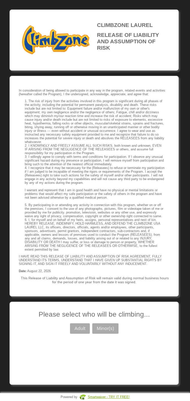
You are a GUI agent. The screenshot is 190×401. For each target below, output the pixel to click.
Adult (79, 328)
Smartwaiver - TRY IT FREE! (109, 397)
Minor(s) (105, 328)
